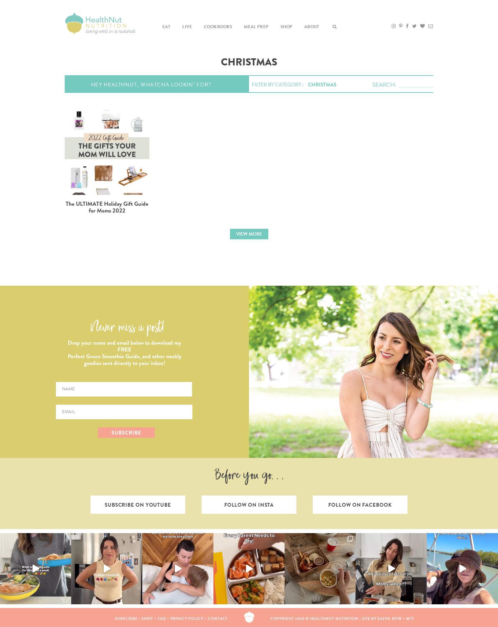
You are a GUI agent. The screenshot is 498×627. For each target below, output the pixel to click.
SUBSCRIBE (126, 433)
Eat (166, 26)
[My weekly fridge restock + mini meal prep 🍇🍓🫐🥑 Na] (106, 568)
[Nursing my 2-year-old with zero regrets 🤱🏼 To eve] (177, 568)
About (311, 26)
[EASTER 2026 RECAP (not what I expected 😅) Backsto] (320, 568)
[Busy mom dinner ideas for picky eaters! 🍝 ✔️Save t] (35, 568)
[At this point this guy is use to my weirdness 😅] (462, 568)
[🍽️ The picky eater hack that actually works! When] (249, 568)
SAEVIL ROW (389, 619)
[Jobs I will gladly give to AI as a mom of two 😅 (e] (391, 568)
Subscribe (126, 619)
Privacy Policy (187, 619)
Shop (287, 26)
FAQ (162, 619)
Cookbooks (218, 26)
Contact (218, 619)
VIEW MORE (249, 234)
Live (187, 26)
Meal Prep (256, 26)
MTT (410, 619)
